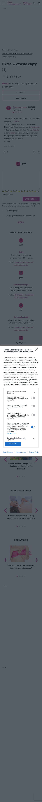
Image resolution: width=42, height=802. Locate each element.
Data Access (21, 452)
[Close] (37, 350)
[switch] (33, 398)
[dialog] (21, 401)
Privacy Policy (34, 452)
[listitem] (21, 392)
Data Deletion (8, 452)
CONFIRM (12, 443)
